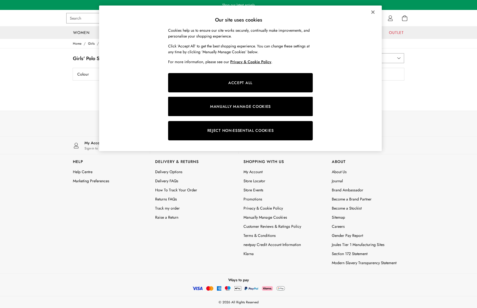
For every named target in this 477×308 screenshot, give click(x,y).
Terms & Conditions (259, 235)
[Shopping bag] (405, 18)
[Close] (373, 12)
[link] (390, 18)
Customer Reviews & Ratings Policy (272, 226)
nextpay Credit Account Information (272, 244)
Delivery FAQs (166, 181)
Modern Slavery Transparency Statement (364, 263)
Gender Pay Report (347, 235)
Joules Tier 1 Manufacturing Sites (358, 244)
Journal (337, 181)
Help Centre (82, 172)
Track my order (167, 208)
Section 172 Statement (349, 253)
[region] (240, 78)
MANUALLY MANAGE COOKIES (240, 106)
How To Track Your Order (176, 190)
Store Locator (254, 181)
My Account (253, 172)
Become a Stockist (347, 208)
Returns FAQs (166, 199)
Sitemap (338, 217)
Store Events (253, 190)
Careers (338, 226)
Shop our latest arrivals (238, 4)
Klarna (248, 253)
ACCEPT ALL (240, 82)
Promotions (252, 199)
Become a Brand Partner (352, 199)
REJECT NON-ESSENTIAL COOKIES (240, 130)
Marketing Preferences (91, 181)
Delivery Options (168, 172)
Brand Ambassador (347, 190)
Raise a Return (166, 217)
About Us (339, 172)
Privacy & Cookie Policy (263, 208)
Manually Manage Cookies (265, 217)
